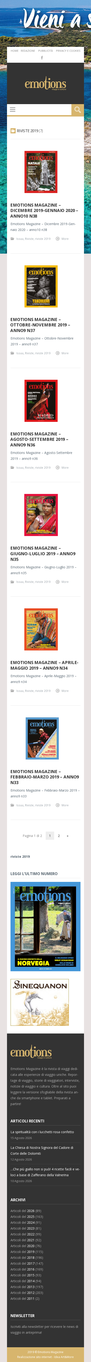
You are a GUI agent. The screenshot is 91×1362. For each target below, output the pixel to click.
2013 (31, 1287)
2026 (31, 1211)
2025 (31, 1216)
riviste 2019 (42, 239)
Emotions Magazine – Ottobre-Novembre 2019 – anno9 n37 (40, 325)
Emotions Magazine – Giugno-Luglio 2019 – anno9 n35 (42, 553)
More (65, 239)
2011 (31, 1298)
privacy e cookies (68, 50)
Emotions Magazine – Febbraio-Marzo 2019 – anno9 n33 (44, 777)
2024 (31, 1222)
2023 (31, 1228)
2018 (31, 1257)
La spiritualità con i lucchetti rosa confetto (42, 1132)
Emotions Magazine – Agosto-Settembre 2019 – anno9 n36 (39, 439)
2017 (31, 1263)
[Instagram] (48, 57)
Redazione (28, 50)
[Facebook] (41, 57)
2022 (31, 1234)
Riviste (29, 239)
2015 (31, 1275)
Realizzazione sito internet (34, 1357)
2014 (31, 1281)
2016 (31, 1269)
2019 (31, 1251)
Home (14, 50)
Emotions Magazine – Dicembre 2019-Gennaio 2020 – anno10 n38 (44, 210)
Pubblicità (45, 50)
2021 (31, 1240)
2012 (31, 1292)
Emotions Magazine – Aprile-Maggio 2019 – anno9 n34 (44, 665)
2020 (31, 1246)
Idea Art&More (64, 1357)
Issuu (20, 239)
